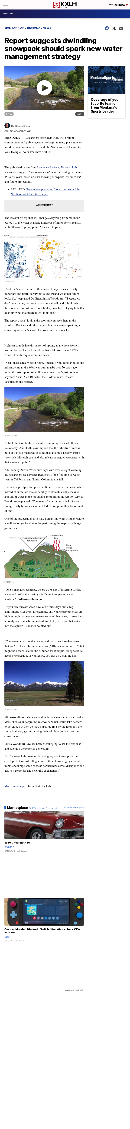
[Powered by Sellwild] (79, 990)
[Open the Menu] (5, 4)
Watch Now (117, 4)
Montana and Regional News (27, 27)
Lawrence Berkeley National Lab (57, 167)
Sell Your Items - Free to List (43, 808)
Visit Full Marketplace (74, 808)
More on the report (15, 786)
